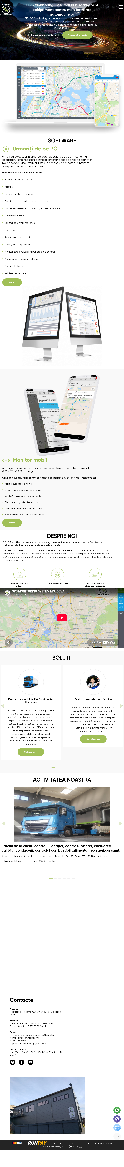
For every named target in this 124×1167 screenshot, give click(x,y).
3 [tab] (62, 768)
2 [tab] (57, 768)
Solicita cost (31, 752)
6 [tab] (73, 879)
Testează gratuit (77, 35)
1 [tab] (52, 768)
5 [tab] (71, 768)
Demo (12, 282)
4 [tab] (66, 768)
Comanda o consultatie (43, 35)
